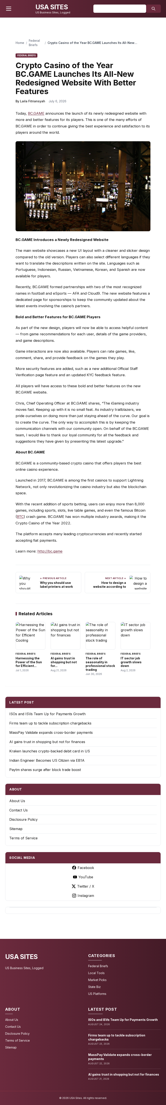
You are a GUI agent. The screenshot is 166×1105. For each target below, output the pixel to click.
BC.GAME (36, 113)
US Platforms (97, 994)
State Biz (94, 987)
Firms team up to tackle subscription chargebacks (50, 723)
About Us (17, 801)
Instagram (86, 895)
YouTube (85, 877)
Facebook (86, 868)
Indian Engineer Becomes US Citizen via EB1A (47, 760)
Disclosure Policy (23, 819)
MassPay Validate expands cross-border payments (51, 732)
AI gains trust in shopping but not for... (64, 662)
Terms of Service (23, 838)
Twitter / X (85, 886)
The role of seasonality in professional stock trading (100, 663)
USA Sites (21, 956)
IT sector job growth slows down (131, 662)
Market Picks (97, 980)
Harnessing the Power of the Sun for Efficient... (29, 662)
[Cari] (153, 9)
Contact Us (18, 810)
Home (20, 43)
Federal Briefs (98, 966)
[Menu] (8, 8)
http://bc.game (49, 551)
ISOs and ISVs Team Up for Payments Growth (47, 714)
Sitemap (15, 829)
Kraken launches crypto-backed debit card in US (49, 751)
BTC (20, 516)
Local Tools (96, 973)
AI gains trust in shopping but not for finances (47, 742)
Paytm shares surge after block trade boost (45, 770)
